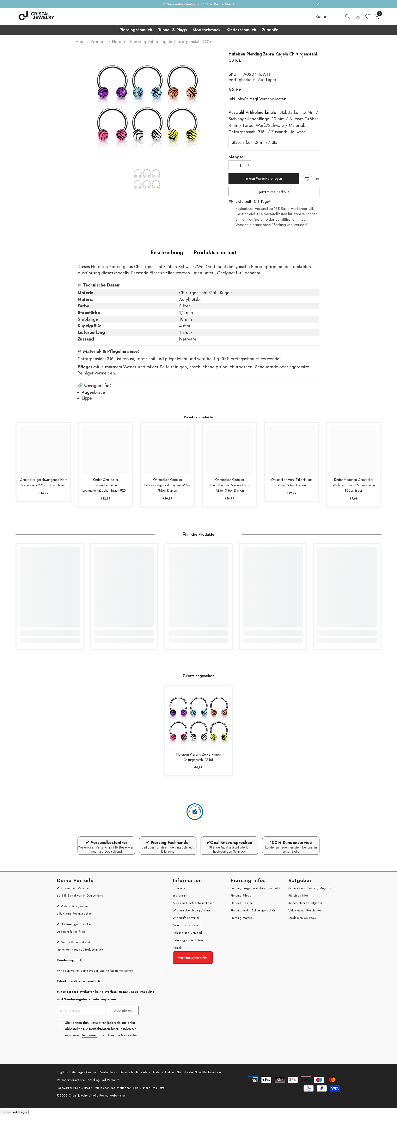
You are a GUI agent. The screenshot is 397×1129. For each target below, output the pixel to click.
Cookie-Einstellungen (14, 1112)
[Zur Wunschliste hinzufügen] (307, 179)
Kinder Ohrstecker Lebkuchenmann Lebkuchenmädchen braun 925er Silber (105, 485)
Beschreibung (167, 252)
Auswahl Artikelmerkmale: (273, 122)
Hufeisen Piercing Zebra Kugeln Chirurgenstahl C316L (198, 757)
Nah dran (317, 4)
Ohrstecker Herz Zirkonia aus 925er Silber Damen (291, 482)
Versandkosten (272, 99)
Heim (80, 41)
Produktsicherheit (215, 252)
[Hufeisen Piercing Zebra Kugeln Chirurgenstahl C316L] (198, 719)
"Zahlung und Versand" (103, 1080)
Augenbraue (93, 392)
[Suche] (332, 16)
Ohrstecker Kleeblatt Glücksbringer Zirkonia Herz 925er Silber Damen (229, 485)
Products (98, 41)
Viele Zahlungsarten (74, 906)
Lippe (87, 398)
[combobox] (329, 16)
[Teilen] (315, 179)
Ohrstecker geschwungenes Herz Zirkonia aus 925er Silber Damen (43, 482)
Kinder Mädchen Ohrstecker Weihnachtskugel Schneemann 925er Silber (353, 485)
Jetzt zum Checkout (274, 192)
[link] (50, 633)
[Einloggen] (358, 16)
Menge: (235, 157)
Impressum (89, 1035)
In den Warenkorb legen (263, 178)
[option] (147, 103)
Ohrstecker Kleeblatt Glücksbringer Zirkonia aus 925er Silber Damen (167, 485)
